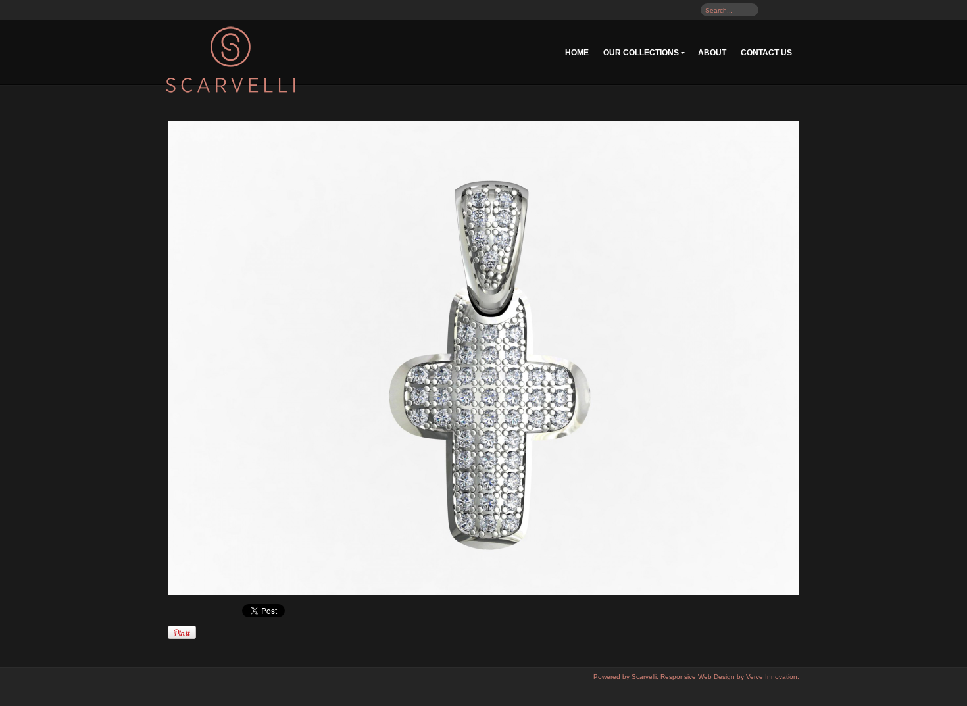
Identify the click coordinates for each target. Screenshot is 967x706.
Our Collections (641, 52)
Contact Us (766, 52)
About (712, 52)
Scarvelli (644, 676)
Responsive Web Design (697, 676)
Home (577, 52)
